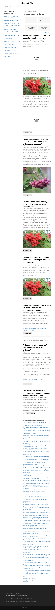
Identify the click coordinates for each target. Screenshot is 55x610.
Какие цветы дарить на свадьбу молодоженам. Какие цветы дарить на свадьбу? (12, 43)
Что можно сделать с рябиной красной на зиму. (36, 546)
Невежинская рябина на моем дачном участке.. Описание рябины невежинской (36, 141)
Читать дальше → (27, 132)
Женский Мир (27, 3)
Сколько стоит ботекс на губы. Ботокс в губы (35, 519)
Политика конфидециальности (13, 596)
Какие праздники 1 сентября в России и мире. (35, 469)
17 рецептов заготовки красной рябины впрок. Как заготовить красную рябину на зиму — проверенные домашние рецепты (36, 453)
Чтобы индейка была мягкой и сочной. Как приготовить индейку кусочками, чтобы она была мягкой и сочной (35, 528)
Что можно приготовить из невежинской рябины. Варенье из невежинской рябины (36, 393)
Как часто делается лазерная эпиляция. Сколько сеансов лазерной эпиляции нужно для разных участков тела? (36, 512)
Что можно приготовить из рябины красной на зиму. (37, 541)
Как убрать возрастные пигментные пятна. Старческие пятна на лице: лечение (11, 31)
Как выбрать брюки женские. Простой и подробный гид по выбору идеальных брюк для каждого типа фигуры (36, 437)
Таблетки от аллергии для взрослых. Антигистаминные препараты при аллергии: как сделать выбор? (36, 427)
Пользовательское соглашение (19, 595)
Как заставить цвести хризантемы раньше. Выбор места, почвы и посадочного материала (12, 49)
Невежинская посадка (44, 28)
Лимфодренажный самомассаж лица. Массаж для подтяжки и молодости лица (11, 37)
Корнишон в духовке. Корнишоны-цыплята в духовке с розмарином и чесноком (12, 54)
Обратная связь (10, 600)
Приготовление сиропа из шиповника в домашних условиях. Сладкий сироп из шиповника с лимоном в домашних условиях (36, 559)
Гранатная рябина (44, 20)
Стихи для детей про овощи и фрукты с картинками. (37, 565)
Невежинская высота (31, 20)
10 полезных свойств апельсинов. (32, 502)
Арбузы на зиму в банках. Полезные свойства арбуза (37, 430)
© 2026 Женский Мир (11, 592)
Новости (12, 6)
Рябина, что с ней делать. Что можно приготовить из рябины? (36, 347)
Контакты (8, 595)
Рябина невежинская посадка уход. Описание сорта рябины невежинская (36, 259)
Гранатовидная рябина (31, 28)
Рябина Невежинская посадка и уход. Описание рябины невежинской (36, 204)
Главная (6, 6)
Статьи (17, 6)
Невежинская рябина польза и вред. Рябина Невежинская (36, 36)
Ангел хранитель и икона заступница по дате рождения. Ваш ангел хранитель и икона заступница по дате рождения (36, 441)
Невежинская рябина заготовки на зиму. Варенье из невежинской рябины (37, 307)
